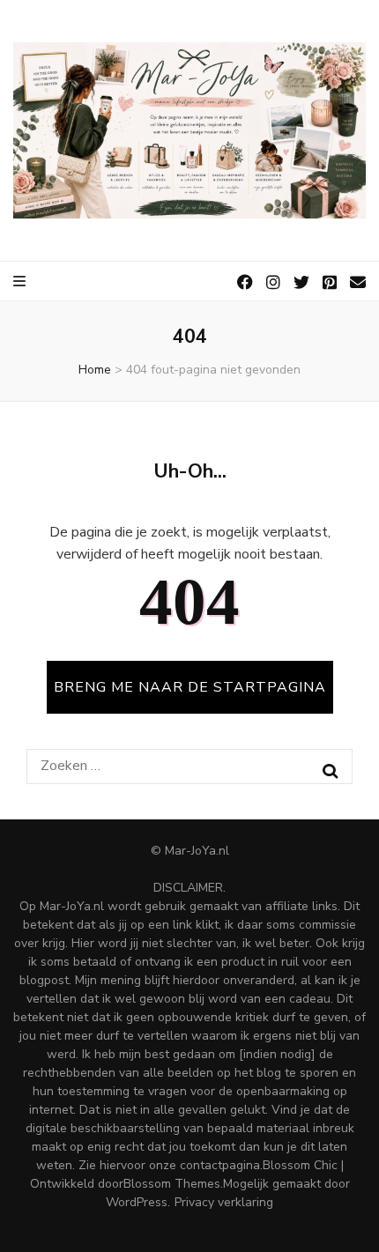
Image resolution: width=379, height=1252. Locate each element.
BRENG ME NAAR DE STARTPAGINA (190, 687)
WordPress (136, 1202)
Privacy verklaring (224, 1202)
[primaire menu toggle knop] (20, 281)
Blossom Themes (171, 1183)
